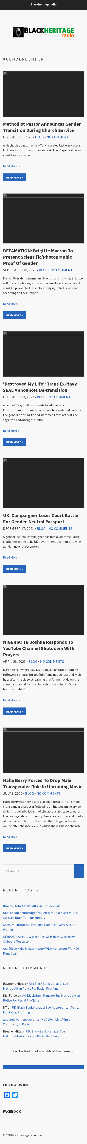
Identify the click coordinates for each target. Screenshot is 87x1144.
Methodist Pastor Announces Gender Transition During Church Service (42, 127)
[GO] (79, 871)
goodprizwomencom (17, 1019)
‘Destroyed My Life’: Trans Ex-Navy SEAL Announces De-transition (40, 387)
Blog (39, 137)
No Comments (58, 137)
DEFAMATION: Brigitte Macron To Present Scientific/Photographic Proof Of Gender (38, 256)
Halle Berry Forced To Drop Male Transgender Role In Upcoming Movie (43, 783)
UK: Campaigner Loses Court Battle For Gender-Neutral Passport (40, 518)
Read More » (11, 166)
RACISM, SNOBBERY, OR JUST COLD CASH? (32, 906)
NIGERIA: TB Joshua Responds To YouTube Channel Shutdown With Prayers (38, 648)
